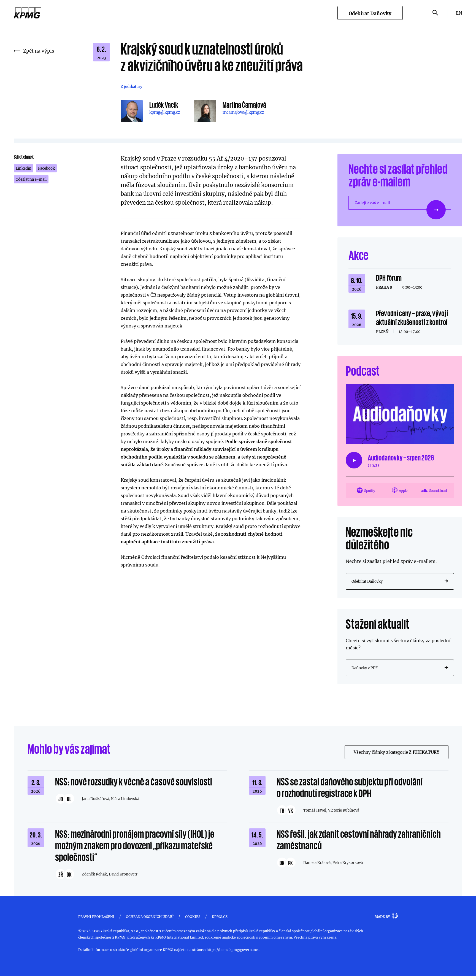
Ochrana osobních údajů (150, 916)
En (459, 13)
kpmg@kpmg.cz (164, 112)
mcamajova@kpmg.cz (243, 112)
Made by (382, 916)
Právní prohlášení (96, 916)
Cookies (192, 916)
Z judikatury (131, 86)
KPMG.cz (220, 916)
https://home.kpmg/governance (233, 949)
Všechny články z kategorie (396, 752)
